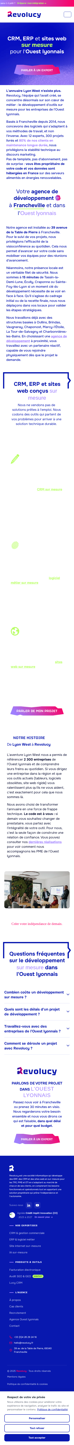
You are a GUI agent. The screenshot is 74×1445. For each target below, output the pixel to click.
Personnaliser (37, 1418)
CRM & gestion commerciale (27, 1233)
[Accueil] (24, 14)
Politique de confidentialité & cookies (27, 1384)
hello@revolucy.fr (23, 1342)
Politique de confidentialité (52, 1409)
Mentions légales (16, 1376)
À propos (15, 1300)
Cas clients (16, 1306)
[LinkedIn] (29, 1205)
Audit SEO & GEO (25, 1276)
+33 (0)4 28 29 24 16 (25, 1337)
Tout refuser (37, 1428)
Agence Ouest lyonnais (24, 1319)
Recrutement (17, 1313)
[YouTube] (37, 1205)
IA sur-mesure (18, 1252)
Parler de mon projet (37, 711)
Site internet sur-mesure (25, 1246)
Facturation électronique (25, 1270)
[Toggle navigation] (67, 14)
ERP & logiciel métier (22, 1239)
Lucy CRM (15, 1283)
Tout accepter (37, 1437)
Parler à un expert (37, 70)
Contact (14, 1326)
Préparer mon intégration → (26, 3)
